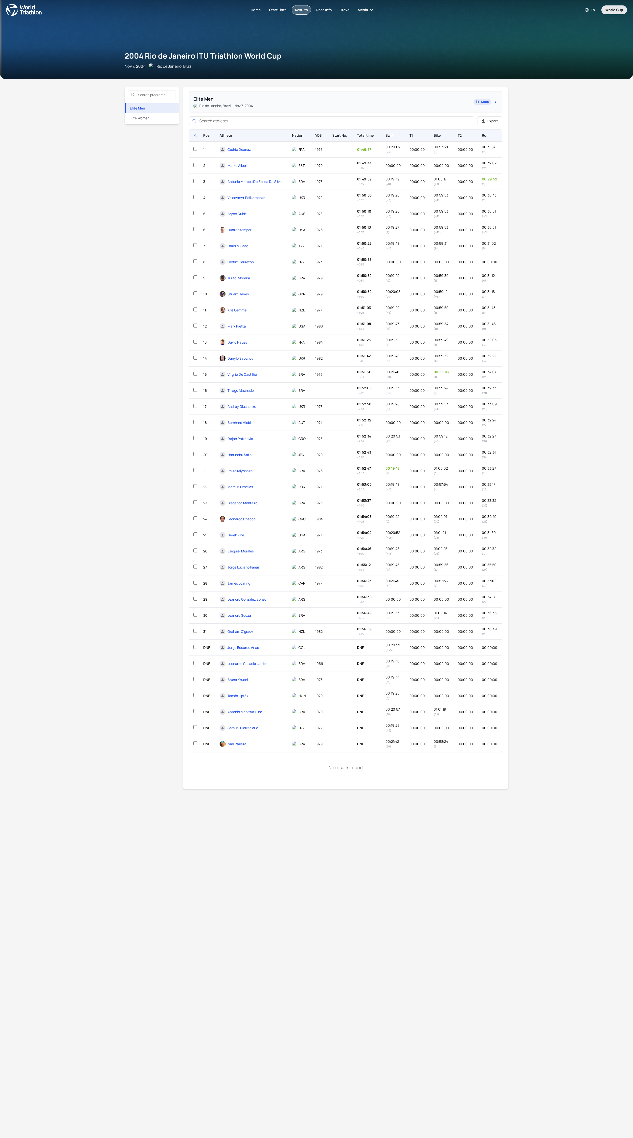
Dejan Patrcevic (240, 438)
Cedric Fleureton (240, 262)
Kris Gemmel (237, 310)
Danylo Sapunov (240, 358)
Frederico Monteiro (242, 503)
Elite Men (137, 108)
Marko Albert (237, 165)
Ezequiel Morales (240, 551)
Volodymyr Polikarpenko (246, 197)
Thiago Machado (240, 390)
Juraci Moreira (238, 278)
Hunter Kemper (239, 229)
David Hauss (237, 342)
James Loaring (238, 583)
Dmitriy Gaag (237, 245)
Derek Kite (235, 535)
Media (363, 9)
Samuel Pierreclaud (242, 727)
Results (301, 9)
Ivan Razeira (236, 744)
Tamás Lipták (237, 695)
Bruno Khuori (237, 679)
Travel (345, 9)
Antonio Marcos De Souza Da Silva (254, 181)
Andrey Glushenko (241, 406)
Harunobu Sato (239, 454)
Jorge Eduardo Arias (243, 647)
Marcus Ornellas (240, 486)
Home (256, 9)
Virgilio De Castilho (242, 374)
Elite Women (139, 118)
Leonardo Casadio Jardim (247, 663)
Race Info (324, 9)
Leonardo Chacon (241, 519)
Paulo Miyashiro (239, 470)
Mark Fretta (236, 326)
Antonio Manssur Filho (244, 711)
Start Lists (278, 9)
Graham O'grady (240, 631)
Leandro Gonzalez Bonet (246, 599)
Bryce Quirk (236, 213)
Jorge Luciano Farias (243, 567)
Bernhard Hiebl (239, 422)
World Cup (614, 9)
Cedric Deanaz (239, 149)
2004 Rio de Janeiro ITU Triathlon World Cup (203, 56)
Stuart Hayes (238, 294)
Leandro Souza (239, 615)
